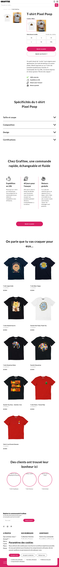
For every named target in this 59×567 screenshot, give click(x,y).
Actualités (6, 539)
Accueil (5, 9)
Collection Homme (27, 537)
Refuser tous (41, 555)
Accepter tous (14, 555)
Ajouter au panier (41, 49)
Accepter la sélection (28, 555)
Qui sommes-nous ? (9, 537)
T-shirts (9, 9)
